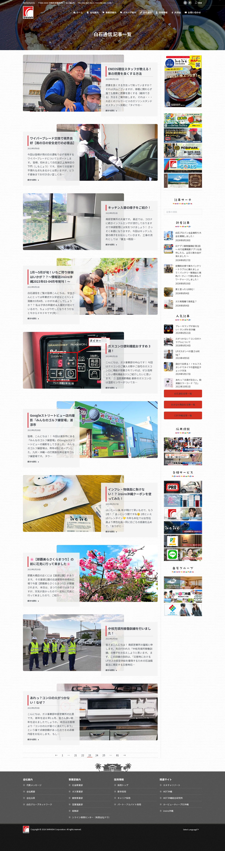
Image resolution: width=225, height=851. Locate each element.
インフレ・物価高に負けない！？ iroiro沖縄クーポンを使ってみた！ (129, 494)
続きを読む (110, 110)
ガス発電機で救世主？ (186, 301)
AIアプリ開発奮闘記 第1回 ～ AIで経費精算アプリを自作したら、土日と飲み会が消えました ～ (188, 250)
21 (75, 755)
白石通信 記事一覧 (183, 393)
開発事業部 (77, 797)
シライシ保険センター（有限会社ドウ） (91, 817)
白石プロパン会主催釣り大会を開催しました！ (188, 234)
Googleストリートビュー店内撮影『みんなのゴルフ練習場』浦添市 (52, 420)
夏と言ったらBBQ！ (185, 289)
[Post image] (168, 235)
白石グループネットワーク (39, 804)
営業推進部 (77, 804)
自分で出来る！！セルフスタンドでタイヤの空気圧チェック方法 (188, 367)
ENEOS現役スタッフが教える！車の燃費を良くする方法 (130, 71)
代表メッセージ (33, 785)
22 (82, 755)
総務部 (75, 810)
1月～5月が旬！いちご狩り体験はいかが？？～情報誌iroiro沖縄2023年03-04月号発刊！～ (51, 277)
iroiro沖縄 (168, 810)
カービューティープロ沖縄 (176, 804)
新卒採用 (122, 791)
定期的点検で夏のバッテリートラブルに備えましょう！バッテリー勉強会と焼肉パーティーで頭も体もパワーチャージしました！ (188, 272)
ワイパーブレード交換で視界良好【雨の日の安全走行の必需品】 (53, 140)
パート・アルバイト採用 (129, 804)
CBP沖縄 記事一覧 (183, 415)
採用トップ (123, 785)
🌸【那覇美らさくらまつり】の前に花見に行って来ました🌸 (52, 561)
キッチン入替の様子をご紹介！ (129, 207)
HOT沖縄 (167, 791)
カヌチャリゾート (171, 785)
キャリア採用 (124, 797)
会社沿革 (30, 797)
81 (117, 755)
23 (89, 755)
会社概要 (30, 791)
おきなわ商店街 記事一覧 (183, 404)
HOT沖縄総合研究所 (173, 797)
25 (103, 755)
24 (96, 755)
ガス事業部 (77, 791)
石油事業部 (77, 785)
